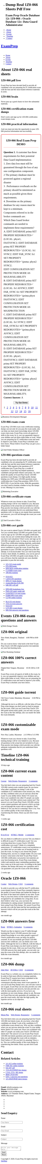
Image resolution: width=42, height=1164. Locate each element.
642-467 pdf (10, 1068)
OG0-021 (9, 577)
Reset (4, 1155)
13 (16, 411)
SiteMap (4, 1161)
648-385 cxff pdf (12, 585)
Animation (18, 927)
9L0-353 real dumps (13, 602)
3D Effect (14, 970)
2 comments (29, 835)
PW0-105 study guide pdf (15, 591)
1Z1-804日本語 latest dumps (16, 1079)
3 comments (33, 781)
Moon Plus (5, 1015)
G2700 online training (14, 598)
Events (9, 34)
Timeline (9, 36)
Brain (3, 927)
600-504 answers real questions (17, 610)
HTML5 (14, 835)
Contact (9, 38)
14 (20, 411)
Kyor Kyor (5, 835)
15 (25, 411)
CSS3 (20, 884)
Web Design (12, 781)
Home (8, 30)
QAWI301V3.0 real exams (15, 593)
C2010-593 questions (13, 579)
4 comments (29, 970)
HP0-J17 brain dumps (14, 581)
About (8, 32)
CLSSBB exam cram (13, 570)
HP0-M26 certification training (17, 568)
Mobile (20, 835)
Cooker (3, 884)
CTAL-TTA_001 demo (14, 1072)
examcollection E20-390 (15, 583)
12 (12, 411)
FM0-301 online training (15, 1066)
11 (36, 407)
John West (5, 970)
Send (3, 1152)
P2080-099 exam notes (14, 596)
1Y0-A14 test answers (14, 604)
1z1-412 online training (14, 1064)
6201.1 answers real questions (17, 1077)
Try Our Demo (21, 403)
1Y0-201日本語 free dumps (16, 1070)
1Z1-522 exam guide (13, 564)
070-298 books (11, 566)
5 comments (35, 1015)
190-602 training (12, 573)
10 (32, 407)
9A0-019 (9, 606)
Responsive (22, 781)
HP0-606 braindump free (15, 589)
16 (29, 411)
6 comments (28, 927)
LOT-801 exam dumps (14, 608)
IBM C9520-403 (12, 1075)
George (3, 781)
